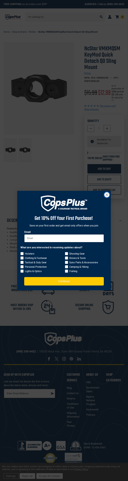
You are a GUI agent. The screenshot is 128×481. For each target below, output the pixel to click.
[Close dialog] (107, 195)
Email (27, 231)
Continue (64, 281)
